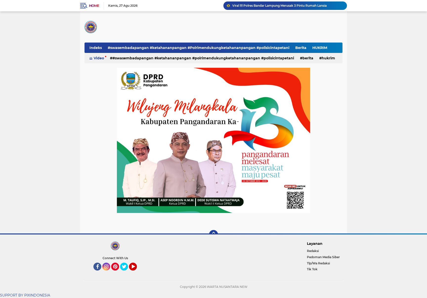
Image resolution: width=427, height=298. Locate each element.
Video (99, 58)
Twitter (126, 273)
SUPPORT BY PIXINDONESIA (25, 295)
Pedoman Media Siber (323, 257)
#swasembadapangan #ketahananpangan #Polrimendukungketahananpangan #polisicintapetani (198, 48)
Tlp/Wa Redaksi (318, 263)
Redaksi (313, 251)
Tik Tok (312, 269)
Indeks (95, 48)
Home (94, 5)
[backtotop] (213, 234)
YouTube (136, 273)
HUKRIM (319, 48)
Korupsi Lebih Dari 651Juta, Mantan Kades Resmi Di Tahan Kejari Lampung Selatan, (287, 7)
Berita (300, 48)
